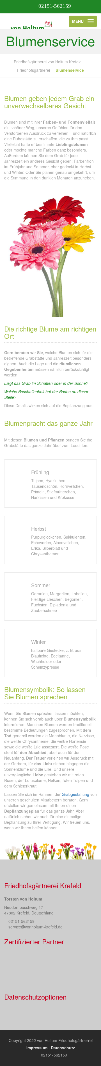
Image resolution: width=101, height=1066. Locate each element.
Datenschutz (63, 1047)
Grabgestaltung (75, 794)
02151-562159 (54, 6)
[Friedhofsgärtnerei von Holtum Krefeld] (31, 21)
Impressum (36, 1047)
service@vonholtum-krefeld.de (35, 927)
